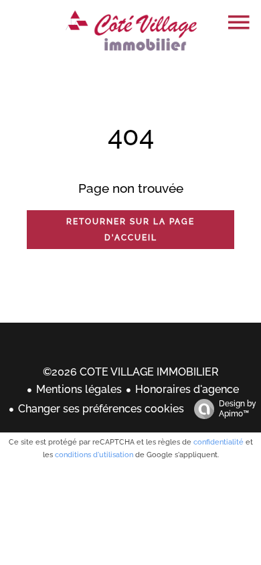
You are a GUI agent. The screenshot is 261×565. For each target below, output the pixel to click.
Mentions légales (79, 389)
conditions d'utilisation (94, 455)
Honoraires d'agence (187, 389)
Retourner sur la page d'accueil (130, 229)
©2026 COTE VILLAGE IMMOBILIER (131, 372)
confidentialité (218, 442)
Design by (237, 408)
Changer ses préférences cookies (101, 408)
